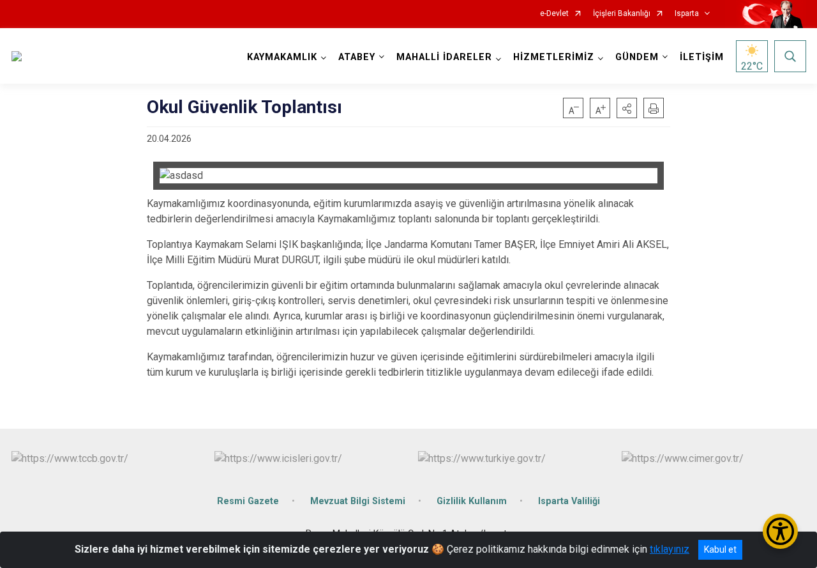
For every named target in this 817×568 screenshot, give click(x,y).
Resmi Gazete (248, 501)
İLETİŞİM (702, 57)
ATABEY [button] (356, 57)
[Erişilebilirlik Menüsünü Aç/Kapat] (780, 531)
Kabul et (720, 549)
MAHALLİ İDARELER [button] (444, 57)
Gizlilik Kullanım (472, 501)
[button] (627, 108)
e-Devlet (554, 14)
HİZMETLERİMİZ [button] (553, 57)
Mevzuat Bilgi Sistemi (357, 501)
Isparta (687, 14)
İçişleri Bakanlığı (621, 14)
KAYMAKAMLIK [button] (282, 57)
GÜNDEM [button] (637, 57)
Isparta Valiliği (569, 501)
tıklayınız (669, 549)
